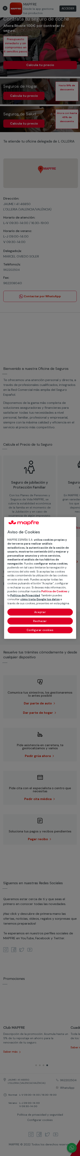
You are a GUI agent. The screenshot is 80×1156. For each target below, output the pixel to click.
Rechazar (40, 621)
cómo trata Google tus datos (40, 599)
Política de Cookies (54, 591)
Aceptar (40, 612)
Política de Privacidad (25, 595)
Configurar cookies (40, 630)
